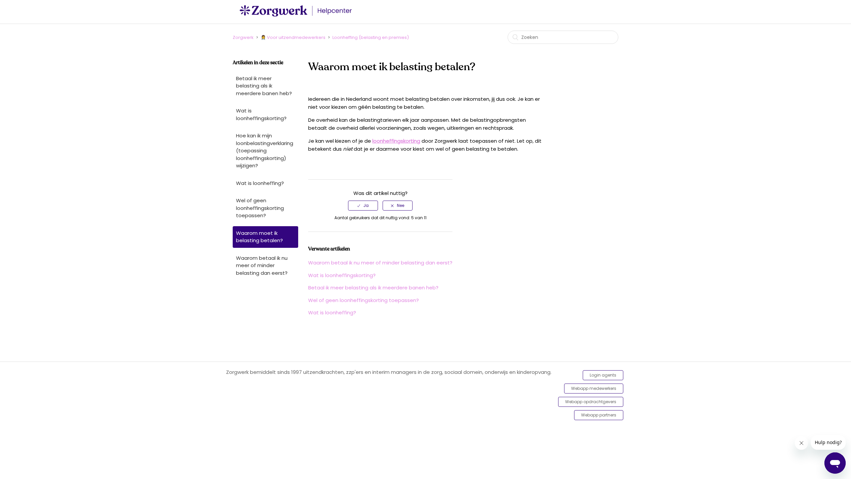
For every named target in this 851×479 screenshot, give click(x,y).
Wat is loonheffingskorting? (261, 114)
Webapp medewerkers (593, 388)
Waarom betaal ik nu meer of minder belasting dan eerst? (262, 265)
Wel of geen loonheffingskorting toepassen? (260, 208)
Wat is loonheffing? (260, 183)
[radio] (363, 206)
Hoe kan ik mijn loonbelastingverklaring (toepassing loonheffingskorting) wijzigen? (264, 150)
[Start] (297, 15)
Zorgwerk (243, 37)
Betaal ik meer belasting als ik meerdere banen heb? (264, 86)
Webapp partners (598, 415)
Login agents (603, 375)
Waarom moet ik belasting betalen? (259, 237)
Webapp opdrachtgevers (590, 401)
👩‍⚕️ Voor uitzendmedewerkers (293, 37)
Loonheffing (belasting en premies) (370, 37)
